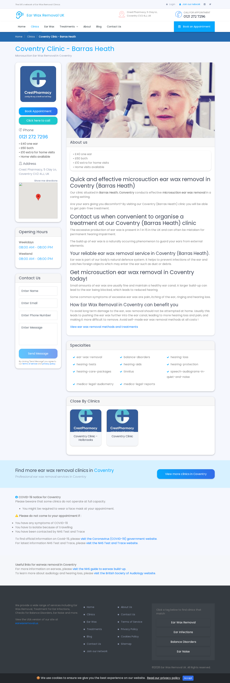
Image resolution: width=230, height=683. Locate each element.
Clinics (35, 26)
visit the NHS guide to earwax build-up (99, 569)
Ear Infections (183, 632)
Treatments (67, 26)
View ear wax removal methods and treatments (104, 327)
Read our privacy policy (163, 678)
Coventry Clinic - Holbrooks (86, 438)
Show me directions (46, 180)
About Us (126, 607)
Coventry (104, 470)
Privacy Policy (129, 629)
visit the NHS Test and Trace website (112, 543)
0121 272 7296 (33, 137)
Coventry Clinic (122, 436)
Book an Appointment (196, 26)
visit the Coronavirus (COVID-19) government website (119, 539)
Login (172, 4)
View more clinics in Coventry (186, 474)
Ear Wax (49, 26)
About (87, 26)
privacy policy (48, 363)
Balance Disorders (183, 642)
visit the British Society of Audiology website (124, 573)
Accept (188, 678)
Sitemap (126, 644)
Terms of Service (131, 622)
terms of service (29, 363)
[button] (69, 100)
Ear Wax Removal (183, 622)
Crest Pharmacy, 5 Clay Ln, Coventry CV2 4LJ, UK (38, 171)
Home (22, 26)
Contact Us (114, 26)
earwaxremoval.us (26, 623)
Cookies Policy (130, 636)
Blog (99, 26)
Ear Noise (183, 651)
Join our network (191, 4)
